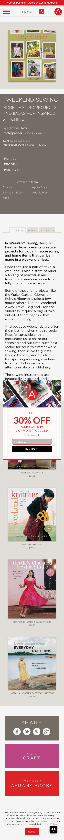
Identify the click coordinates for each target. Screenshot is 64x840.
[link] (32, 394)
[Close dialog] (57, 383)
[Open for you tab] (53, 829)
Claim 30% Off (32, 449)
